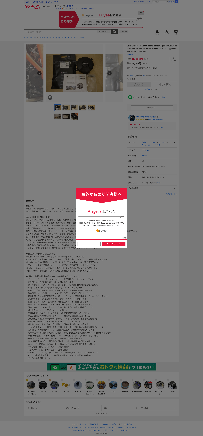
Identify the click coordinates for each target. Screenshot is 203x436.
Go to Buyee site (114, 244)
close (89, 244)
